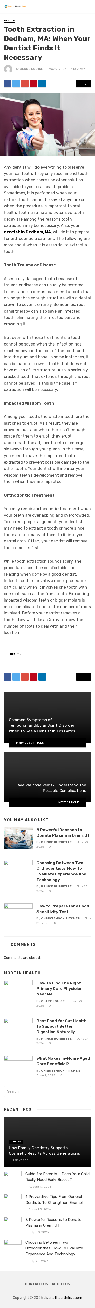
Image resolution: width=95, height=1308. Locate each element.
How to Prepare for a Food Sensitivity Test (62, 909)
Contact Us (36, 1284)
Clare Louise (31, 69)
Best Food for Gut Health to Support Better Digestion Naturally (61, 1026)
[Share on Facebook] (7, 83)
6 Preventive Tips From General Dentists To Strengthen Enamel (54, 1199)
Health (9, 20)
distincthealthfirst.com (63, 1298)
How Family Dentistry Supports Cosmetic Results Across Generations (44, 1150)
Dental (16, 1141)
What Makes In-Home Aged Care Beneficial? (63, 1061)
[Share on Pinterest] (33, 83)
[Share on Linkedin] (42, 83)
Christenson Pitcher (60, 918)
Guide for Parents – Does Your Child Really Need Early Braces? (57, 1177)
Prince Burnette (56, 842)
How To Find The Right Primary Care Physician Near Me (59, 988)
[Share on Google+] (25, 83)
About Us (61, 1284)
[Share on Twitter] (16, 83)
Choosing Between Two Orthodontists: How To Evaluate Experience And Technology (61, 871)
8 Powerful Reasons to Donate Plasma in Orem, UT (63, 832)
